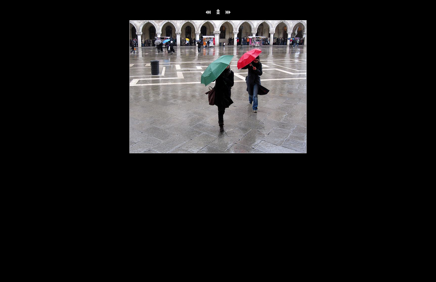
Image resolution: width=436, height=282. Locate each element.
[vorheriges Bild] (208, 13)
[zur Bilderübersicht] (218, 13)
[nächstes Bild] (228, 13)
